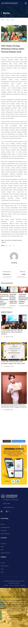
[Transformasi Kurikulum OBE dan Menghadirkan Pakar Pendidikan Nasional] (4, 289)
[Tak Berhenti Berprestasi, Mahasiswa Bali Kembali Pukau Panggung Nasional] (23, 289)
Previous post (6, 271)
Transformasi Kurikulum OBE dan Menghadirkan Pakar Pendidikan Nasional (4, 300)
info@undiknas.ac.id (8, 507)
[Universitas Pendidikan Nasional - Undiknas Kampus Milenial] (9, 3)
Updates (3, 242)
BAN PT (3, 524)
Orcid (2, 569)
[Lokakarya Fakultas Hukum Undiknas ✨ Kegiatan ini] (4, 428)
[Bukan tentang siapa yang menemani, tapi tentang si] (4, 424)
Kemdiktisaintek (5, 527)
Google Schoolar (5, 553)
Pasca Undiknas (5, 533)
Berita (12, 19)
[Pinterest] (13, 245)
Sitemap (16, 585)
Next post (22, 271)
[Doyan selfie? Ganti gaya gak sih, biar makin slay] (17, 420)
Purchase (22, 585)
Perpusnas (4, 530)
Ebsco (2, 546)
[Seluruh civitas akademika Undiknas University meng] (4, 432)
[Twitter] (10, 245)
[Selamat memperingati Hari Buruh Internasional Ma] (4, 437)
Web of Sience (5, 566)
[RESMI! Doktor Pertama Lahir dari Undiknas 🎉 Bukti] (17, 415)
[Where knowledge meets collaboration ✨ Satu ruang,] (4, 415)
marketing (14, 263)
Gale (2, 549)
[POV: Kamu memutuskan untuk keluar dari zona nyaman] (4, 420)
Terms (11, 585)
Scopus (3, 563)
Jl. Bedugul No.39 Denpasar (10, 499)
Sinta (2, 572)
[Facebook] (6, 245)
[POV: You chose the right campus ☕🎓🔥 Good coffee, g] (17, 428)
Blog (8, 19)
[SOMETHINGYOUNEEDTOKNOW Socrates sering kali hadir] (17, 424)
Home (2, 19)
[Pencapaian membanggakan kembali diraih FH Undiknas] (17, 432)
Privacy (6, 585)
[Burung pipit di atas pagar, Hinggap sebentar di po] (17, 437)
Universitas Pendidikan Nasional (13, 240)
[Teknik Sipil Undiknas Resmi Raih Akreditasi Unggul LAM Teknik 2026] (14, 289)
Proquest (3, 543)
